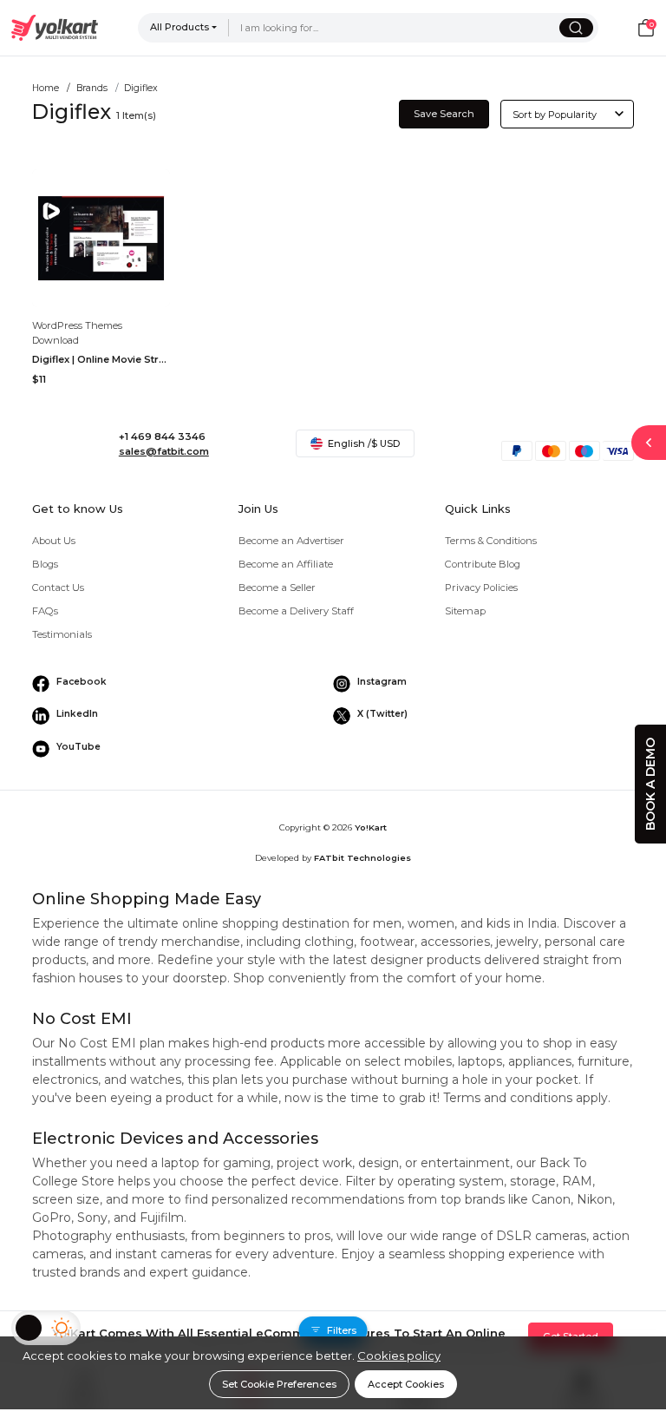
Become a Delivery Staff (296, 611)
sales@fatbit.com (164, 451)
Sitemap (465, 611)
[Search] (576, 28)
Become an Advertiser (291, 541)
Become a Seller (277, 587)
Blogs (45, 564)
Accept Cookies (406, 1384)
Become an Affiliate (285, 564)
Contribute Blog (482, 564)
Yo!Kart (371, 827)
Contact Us (58, 587)
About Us (53, 541)
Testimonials (62, 634)
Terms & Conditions (491, 541)
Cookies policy (399, 1355)
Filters (341, 1330)
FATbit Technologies (362, 858)
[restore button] (648, 442)
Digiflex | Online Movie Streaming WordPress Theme (101, 359)
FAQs (45, 611)
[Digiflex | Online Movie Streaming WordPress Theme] (101, 238)
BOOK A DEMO (650, 784)
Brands (92, 88)
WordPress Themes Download (77, 332)
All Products (179, 27)
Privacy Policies (481, 587)
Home (45, 88)
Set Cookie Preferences (279, 1384)
